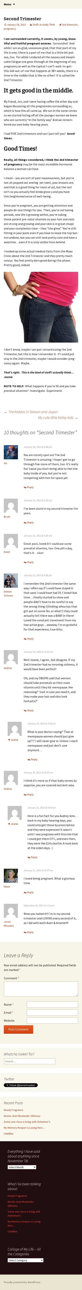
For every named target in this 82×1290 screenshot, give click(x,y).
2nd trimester (69, 24)
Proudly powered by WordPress (22, 1282)
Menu (7, 4)
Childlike (8, 1133)
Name (9, 1004)
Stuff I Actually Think (44, 24)
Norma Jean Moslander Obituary (22, 1116)
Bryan (7, 516)
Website (9, 1020)
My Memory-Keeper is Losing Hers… (24, 1127)
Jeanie (14, 739)
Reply (30, 487)
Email (8, 1012)
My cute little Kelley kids (58, 417)
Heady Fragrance (13, 1110)
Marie (7, 886)
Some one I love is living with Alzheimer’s (27, 1121)
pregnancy (10, 28)
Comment (11, 978)
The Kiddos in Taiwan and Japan (31, 411)
